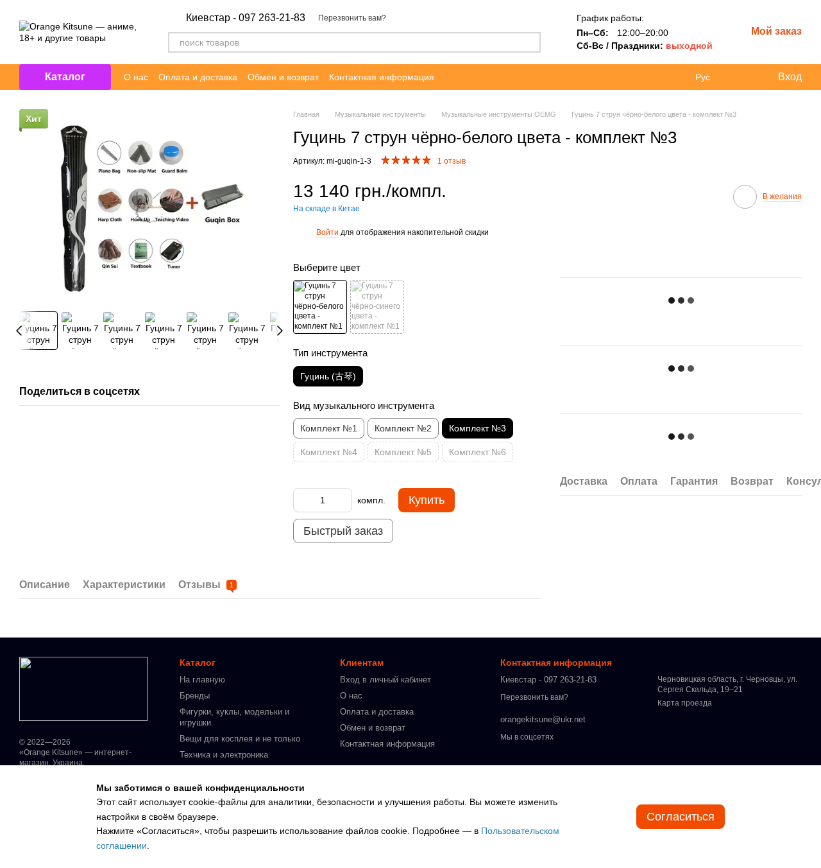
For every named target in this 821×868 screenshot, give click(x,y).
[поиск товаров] (530, 42)
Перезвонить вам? (352, 17)
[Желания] (740, 77)
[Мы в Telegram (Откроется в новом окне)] (452, 77)
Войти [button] (327, 232)
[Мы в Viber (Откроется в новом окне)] (467, 77)
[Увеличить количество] (342, 500)
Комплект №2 (403, 428)
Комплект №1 (328, 428)
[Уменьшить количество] (303, 500)
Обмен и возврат (283, 77)
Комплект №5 (403, 452)
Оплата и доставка (197, 77)
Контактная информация (381, 77)
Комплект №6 (477, 452)
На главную (202, 679)
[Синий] (377, 307)
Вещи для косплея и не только (240, 738)
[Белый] (320, 307)
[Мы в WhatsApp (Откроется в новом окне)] (483, 77)
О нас (136, 77)
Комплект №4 (328, 452)
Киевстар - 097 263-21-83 (245, 18)
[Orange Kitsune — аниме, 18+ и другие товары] (83, 688)
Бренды (195, 695)
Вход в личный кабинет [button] (385, 679)
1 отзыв (451, 161)
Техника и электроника (224, 754)
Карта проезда (684, 703)
